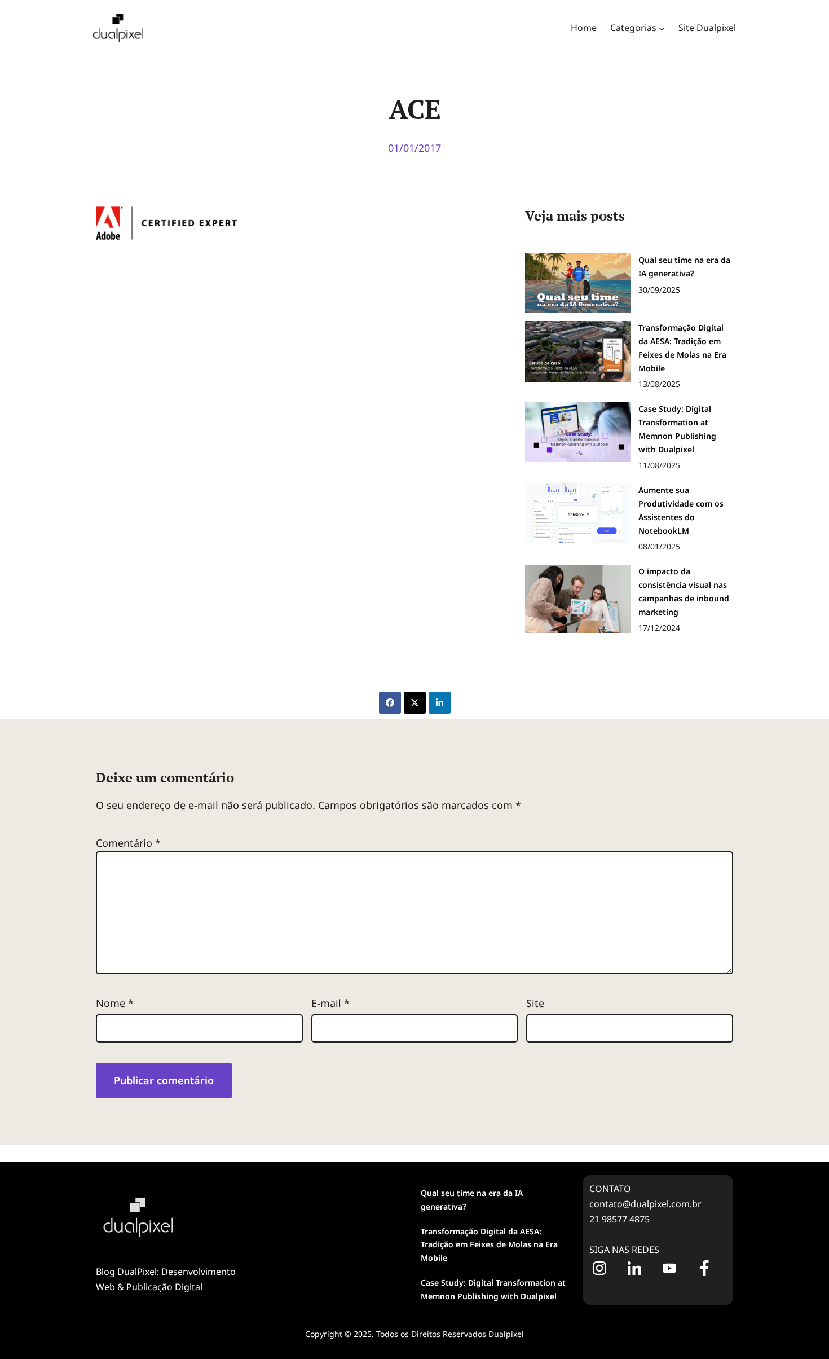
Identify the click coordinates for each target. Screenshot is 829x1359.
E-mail (330, 1003)
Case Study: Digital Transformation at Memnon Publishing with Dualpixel (493, 1289)
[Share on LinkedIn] (440, 703)
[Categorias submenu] (662, 28)
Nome (115, 1003)
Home (584, 27)
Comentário (128, 843)
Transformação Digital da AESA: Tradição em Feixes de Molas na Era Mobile (489, 1245)
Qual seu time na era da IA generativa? (472, 1200)
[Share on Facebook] (390, 703)
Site (535, 1003)
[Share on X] (415, 703)
